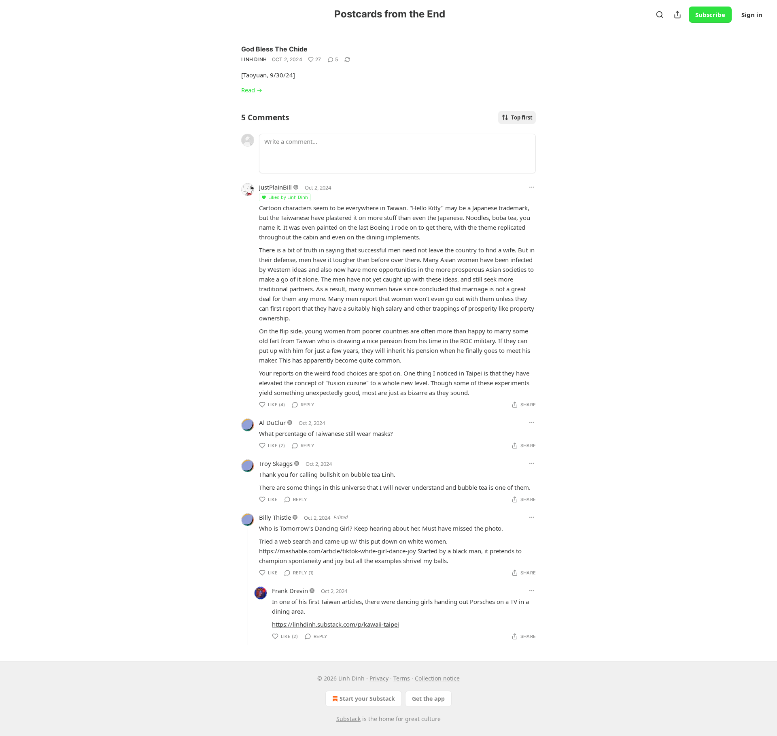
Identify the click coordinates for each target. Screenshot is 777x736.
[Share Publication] (677, 14)
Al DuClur (272, 422)
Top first (522, 117)
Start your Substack (367, 698)
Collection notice (437, 678)
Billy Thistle (275, 517)
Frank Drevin (290, 591)
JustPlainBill (275, 187)
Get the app (428, 698)
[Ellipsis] (531, 187)
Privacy (378, 678)
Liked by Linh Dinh (288, 197)
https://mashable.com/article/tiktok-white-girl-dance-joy (337, 551)
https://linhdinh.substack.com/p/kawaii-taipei (335, 624)
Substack (348, 719)
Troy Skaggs (276, 463)
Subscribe (710, 15)
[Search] (660, 14)
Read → (251, 90)
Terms (401, 678)
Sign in (751, 15)
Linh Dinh (254, 59)
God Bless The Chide (274, 49)
